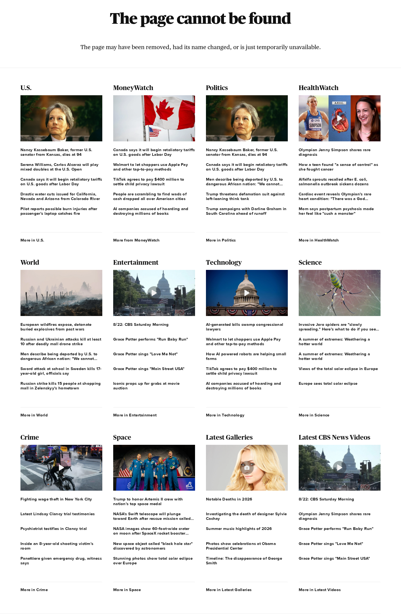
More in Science (314, 415)
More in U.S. (32, 240)
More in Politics (221, 240)
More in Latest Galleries (229, 589)
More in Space (127, 589)
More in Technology (225, 415)
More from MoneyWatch (136, 240)
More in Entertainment (135, 415)
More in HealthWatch (319, 240)
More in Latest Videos (320, 589)
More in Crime (34, 589)
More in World (34, 415)
